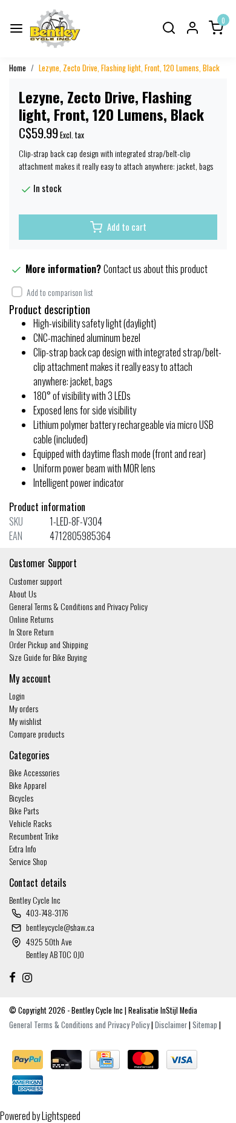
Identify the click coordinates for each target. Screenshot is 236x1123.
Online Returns (31, 619)
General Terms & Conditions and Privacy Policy (78, 606)
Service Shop (28, 861)
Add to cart (126, 226)
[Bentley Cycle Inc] (55, 28)
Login (17, 695)
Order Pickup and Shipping (48, 644)
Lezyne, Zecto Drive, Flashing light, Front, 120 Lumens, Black (129, 68)
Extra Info (22, 848)
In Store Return (31, 631)
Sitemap (204, 1025)
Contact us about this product (155, 269)
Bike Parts (24, 810)
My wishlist (25, 721)
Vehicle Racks (30, 823)
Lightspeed (61, 1116)
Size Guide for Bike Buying (48, 657)
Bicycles (21, 797)
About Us (22, 593)
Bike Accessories (34, 772)
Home (17, 68)
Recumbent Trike (34, 835)
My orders (23, 708)
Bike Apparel (28, 785)
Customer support (35, 580)
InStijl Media (178, 1010)
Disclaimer (171, 1025)
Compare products (36, 733)
